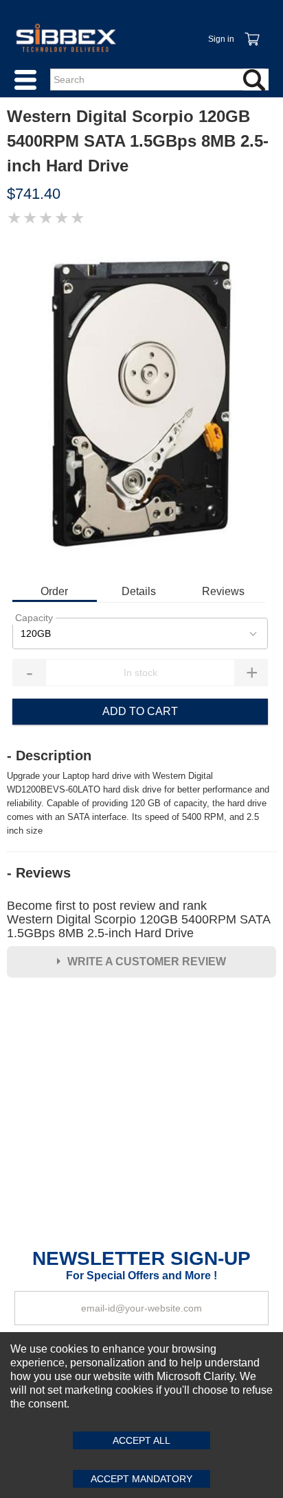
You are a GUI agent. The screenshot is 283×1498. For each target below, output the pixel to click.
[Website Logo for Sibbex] (65, 38)
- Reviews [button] (39, 873)
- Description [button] (49, 755)
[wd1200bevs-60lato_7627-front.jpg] (141, 404)
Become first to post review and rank (138, 919)
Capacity (34, 617)
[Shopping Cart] (251, 31)
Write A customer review (146, 961)
